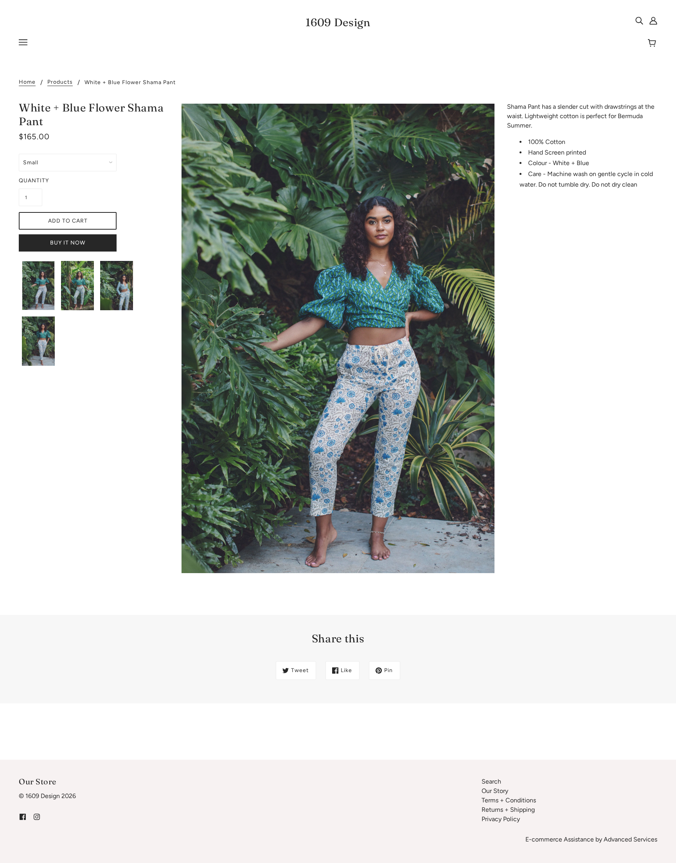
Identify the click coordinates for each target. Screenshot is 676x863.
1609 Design (338, 22)
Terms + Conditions (509, 800)
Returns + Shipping (508, 809)
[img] (639, 20)
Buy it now (67, 242)
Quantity (30, 180)
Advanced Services (630, 839)
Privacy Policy (501, 819)
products (60, 82)
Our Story (495, 791)
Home (27, 82)
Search (491, 781)
